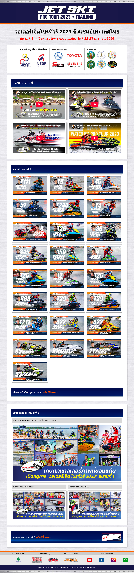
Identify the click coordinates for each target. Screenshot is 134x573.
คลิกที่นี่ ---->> (43, 537)
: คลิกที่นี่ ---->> (49, 392)
